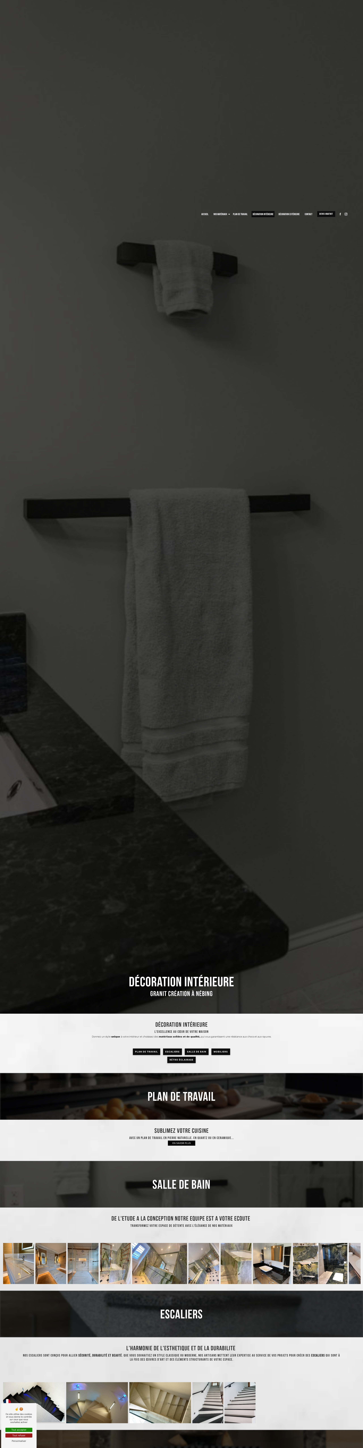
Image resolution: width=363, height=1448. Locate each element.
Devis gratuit (326, 214)
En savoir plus (181, 1143)
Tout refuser (18, 1435)
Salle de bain (196, 1051)
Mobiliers (221, 1051)
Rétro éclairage (181, 1059)
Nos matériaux (220, 214)
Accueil (204, 214)
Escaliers (172, 1051)
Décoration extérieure (289, 214)
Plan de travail (240, 214)
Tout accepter (18, 1429)
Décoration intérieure (263, 214)
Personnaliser (19, 1441)
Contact (308, 214)
